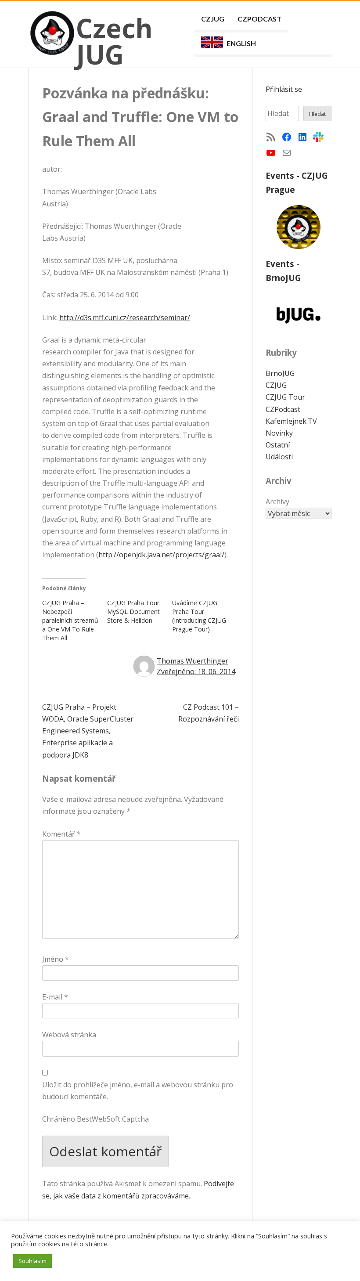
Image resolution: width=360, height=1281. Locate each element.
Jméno (55, 959)
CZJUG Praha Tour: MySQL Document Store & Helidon (134, 611)
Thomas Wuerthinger (192, 661)
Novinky (279, 433)
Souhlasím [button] (32, 1261)
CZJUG (212, 18)
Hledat (317, 114)
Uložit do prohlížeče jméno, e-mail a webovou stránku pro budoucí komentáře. (137, 1090)
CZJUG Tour (285, 397)
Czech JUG (114, 41)
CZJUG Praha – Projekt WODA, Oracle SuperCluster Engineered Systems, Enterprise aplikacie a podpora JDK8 (87, 731)
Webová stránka (69, 1034)
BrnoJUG (280, 373)
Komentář (61, 834)
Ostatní (278, 445)
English (241, 43)
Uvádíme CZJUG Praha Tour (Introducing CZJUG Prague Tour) (199, 616)
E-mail (55, 997)
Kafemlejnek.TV (291, 421)
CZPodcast (259, 18)
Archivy (277, 501)
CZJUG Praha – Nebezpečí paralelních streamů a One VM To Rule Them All (70, 620)
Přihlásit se (284, 89)
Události (279, 457)
